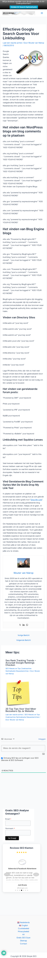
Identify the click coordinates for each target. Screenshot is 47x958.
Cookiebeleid (23, 928)
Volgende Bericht (23, 640)
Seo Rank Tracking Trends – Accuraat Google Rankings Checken (21, 662)
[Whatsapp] (27, 625)
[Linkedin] (23, 625)
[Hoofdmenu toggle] (41, 13)
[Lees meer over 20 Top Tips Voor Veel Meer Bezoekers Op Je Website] (18, 693)
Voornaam (10, 828)
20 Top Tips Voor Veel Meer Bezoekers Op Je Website (21, 709)
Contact (23, 944)
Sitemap (23, 941)
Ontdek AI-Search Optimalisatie (24, 7)
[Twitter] (20, 625)
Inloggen (42, 739)
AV (23, 934)
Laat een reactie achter (12, 43)
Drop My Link (36, 500)
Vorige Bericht (23, 635)
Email (8, 819)
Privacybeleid (23, 931)
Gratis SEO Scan (23, 938)
